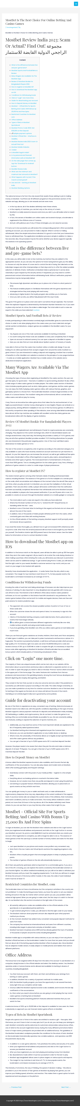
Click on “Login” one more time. (22, 98)
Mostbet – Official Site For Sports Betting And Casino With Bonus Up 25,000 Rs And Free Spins (23, 109)
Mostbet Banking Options (20, 188)
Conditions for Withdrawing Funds (23, 95)
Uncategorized (12, 27)
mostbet (36, 310)
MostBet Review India (19, 169)
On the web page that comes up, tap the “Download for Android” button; (23, 163)
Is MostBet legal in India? (20, 152)
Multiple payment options (22, 133)
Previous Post (15, 1087)
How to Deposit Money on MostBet (24, 103)
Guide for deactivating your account (24, 100)
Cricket (14, 150)
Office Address (16, 120)
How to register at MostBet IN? (22, 87)
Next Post (66, 1087)
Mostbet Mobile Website (20, 147)
